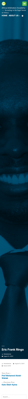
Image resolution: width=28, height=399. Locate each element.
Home (4, 15)
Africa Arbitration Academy (13, 8)
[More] (22, 16)
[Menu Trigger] (24, 4)
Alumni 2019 (7, 366)
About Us (13, 15)
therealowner (7, 354)
